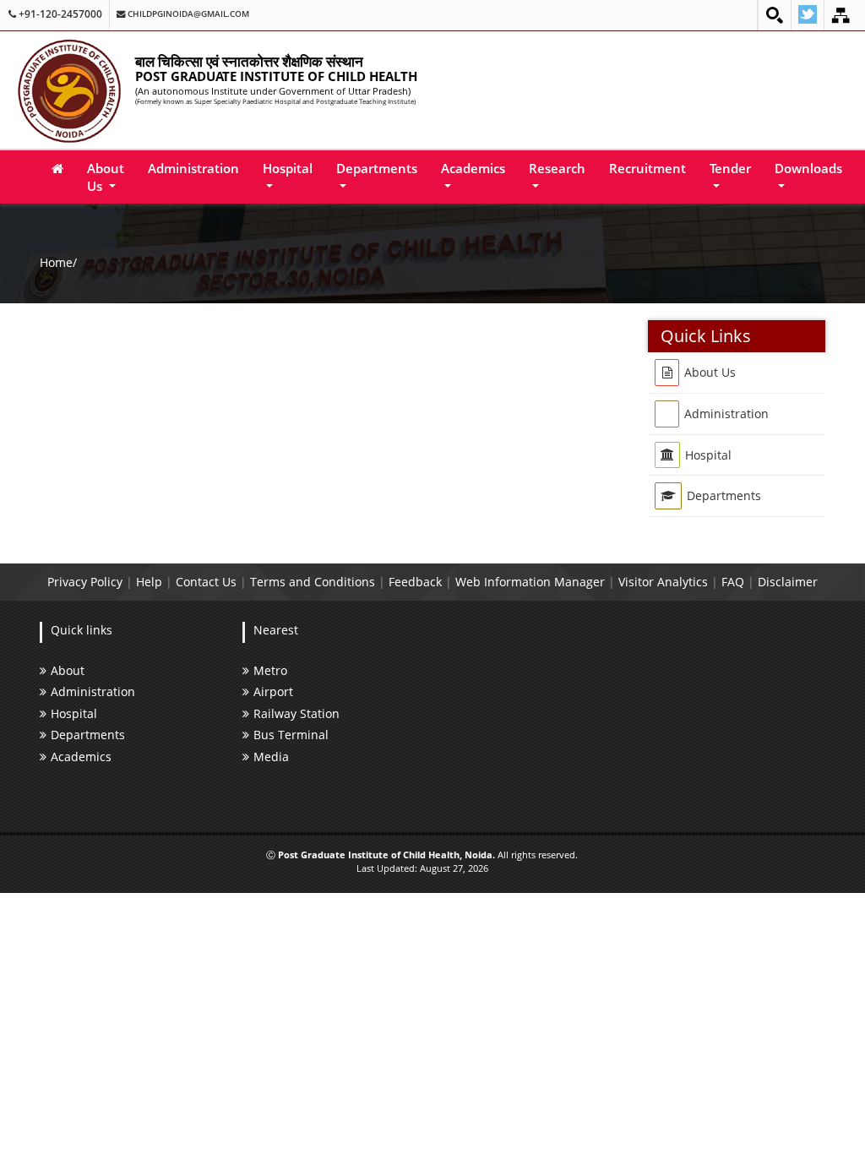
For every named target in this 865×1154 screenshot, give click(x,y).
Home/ (58, 262)
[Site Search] (775, 15)
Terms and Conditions (312, 582)
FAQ (732, 582)
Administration (193, 168)
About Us (105, 177)
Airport (273, 691)
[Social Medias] (808, 15)
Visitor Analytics (663, 582)
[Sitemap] (840, 15)
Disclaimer (788, 582)
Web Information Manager (530, 582)
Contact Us (206, 582)
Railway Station (296, 713)
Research (557, 168)
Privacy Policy (84, 582)
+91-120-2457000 (59, 14)
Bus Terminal (291, 735)
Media (271, 756)
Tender (730, 168)
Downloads (808, 168)
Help (149, 582)
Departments (376, 168)
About (67, 670)
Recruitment (647, 168)
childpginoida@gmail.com (187, 13)
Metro (270, 670)
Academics (473, 168)
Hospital (288, 168)
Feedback (415, 582)
